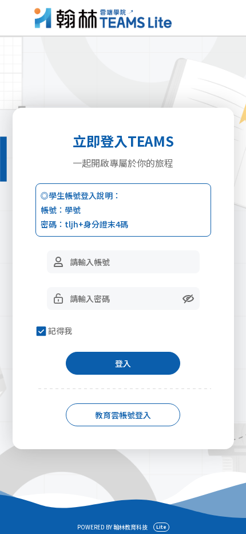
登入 (123, 363)
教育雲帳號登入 (123, 415)
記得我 (60, 330)
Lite (161, 527)
